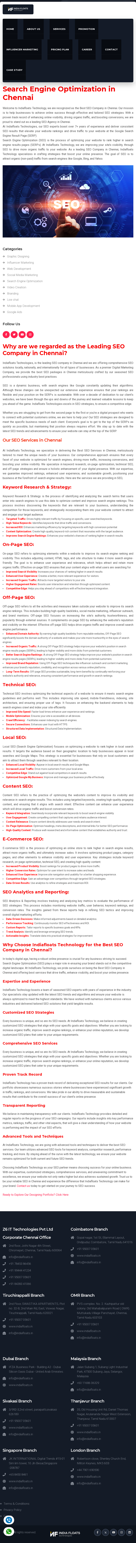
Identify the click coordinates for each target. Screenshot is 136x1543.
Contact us (23, 1186)
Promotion (86, 29)
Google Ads (14, 312)
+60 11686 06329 (88, 1383)
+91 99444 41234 (20, 1270)
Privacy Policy (12, 1510)
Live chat (13, 299)
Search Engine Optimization (25, 281)
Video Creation (16, 287)
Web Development (19, 268)
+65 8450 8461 (18, 1474)
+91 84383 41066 (20, 1284)
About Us (33, 29)
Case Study (14, 70)
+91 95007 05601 (20, 1277)
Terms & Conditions (16, 1503)
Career (87, 49)
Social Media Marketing (22, 275)
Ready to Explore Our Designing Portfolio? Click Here (36, 1194)
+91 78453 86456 (20, 1263)
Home (10, 29)
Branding (12, 293)
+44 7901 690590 (88, 1470)
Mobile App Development (23, 306)
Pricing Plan (60, 49)
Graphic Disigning (18, 256)
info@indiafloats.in (21, 1257)
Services (59, 29)
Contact (111, 49)
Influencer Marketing (22, 49)
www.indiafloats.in (89, 1255)
